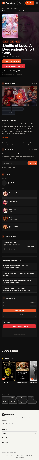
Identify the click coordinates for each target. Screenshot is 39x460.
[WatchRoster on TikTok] (3, 423)
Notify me (33, 163)
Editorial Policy (29, 455)
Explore (4, 429)
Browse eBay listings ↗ (19, 331)
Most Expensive (7, 438)
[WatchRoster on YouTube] (12, 423)
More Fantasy (21, 398)
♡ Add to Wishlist (19, 314)
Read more (5, 137)
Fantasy (14, 8)
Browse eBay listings (11, 71)
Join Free (30, 3)
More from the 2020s (8, 398)
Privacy (6, 455)
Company (5, 442)
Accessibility (20, 455)
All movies (13, 402)
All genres (22, 402)
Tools (4, 433)
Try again (34, 149)
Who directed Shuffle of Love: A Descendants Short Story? (18, 274)
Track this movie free (13, 61)
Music (30, 398)
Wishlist (28, 61)
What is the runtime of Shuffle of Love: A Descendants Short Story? (17, 281)
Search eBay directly (9, 167)
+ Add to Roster (19, 310)
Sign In (21, 3)
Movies (9, 8)
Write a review (30, 246)
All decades (32, 402)
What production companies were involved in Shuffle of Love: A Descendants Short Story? (18, 289)
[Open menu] (37, 3)
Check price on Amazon (13, 66)
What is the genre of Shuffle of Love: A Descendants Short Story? (16, 266)
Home (3, 8)
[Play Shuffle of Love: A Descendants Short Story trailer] (19, 96)
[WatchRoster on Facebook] (6, 423)
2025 (3, 56)
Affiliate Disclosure (19, 457)
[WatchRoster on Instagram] (9, 423)
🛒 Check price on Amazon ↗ (19, 326)
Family (5, 402)
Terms (12, 455)
